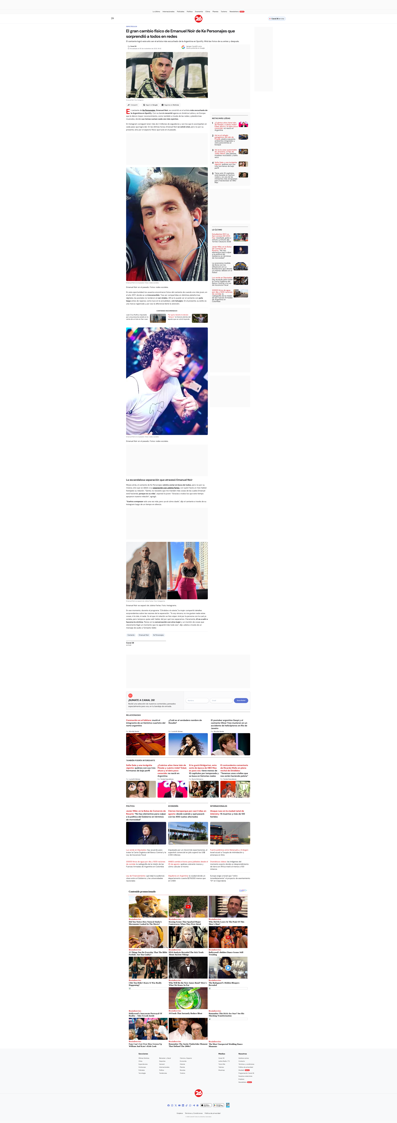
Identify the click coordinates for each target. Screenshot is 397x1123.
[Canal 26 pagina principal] (198, 22)
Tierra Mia (221, 1064)
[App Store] (206, 1105)
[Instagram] (172, 1105)
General (161, 1064)
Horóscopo (142, 1067)
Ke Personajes (148, 110)
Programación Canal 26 (246, 1073)
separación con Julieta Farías (166, 488)
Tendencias (163, 1073)
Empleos (241, 1079)
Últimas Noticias (144, 1058)
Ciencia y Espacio (186, 1058)
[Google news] (197, 1105)
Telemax (221, 1067)
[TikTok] (187, 1105)
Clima (140, 1061)
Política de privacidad (246, 1067)
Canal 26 (133, 46)
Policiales (142, 1070)
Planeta (182, 1067)
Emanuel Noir (144, 635)
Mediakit (244, 1070)
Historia (182, 1064)
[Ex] (176, 1105)
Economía (173, 806)
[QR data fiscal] (228, 1107)
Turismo (182, 1073)
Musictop (221, 1070)
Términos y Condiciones (194, 1113)
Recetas (182, 1070)
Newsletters (245, 1082)
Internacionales (218, 806)
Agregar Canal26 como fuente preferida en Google (195, 47)
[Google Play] (218, 1105)
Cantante (131, 635)
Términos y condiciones (246, 1064)
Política (130, 806)
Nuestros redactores (245, 1076)
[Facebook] (168, 1105)
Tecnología (142, 1073)
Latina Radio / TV (224, 1061)
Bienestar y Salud (165, 1058)
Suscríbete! (241, 700)
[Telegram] (194, 1105)
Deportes (162, 1061)
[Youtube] (179, 1105)
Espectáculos (131, 26)
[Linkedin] (183, 1105)
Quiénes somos (244, 1058)
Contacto (242, 1061)
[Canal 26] (198, 1093)
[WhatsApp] (190, 1105)
